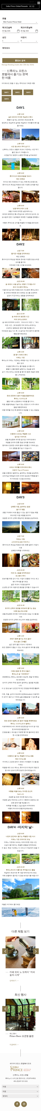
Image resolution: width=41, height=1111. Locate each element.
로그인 (31, 6)
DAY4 (6, 99)
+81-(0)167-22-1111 (20, 1081)
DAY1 (6, 92)
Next (36, 951)
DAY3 (28, 92)
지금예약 (13, 1044)
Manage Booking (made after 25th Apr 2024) (18, 65)
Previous (5, 951)
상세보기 (13, 980)
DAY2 (17, 92)
